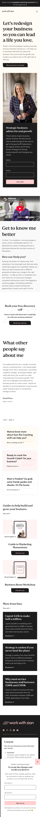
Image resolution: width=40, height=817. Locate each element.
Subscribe (20, 182)
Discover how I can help (15, 65)
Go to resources (12, 490)
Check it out (20, 553)
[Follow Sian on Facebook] (7, 730)
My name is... (8, 783)
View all (6, 513)
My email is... (8, 793)
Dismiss (37, 762)
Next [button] (10, 420)
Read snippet (9, 537)
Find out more (12, 466)
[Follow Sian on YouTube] (17, 730)
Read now (9, 636)
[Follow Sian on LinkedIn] (4, 730)
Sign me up (20, 803)
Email (8, 170)
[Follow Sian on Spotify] (14, 730)
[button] (36, 11)
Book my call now (20, 323)
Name (8, 160)
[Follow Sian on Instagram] (10, 730)
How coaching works (14, 442)
